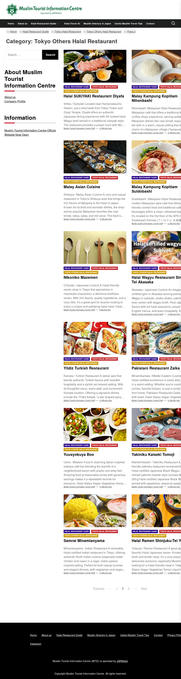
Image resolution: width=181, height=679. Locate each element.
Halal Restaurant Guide (43, 23)
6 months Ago (105, 310)
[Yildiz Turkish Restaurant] (95, 338)
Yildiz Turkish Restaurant (86, 368)
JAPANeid (122, 661)
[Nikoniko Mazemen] (95, 247)
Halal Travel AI (72, 23)
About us (22, 23)
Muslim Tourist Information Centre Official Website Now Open (30, 132)
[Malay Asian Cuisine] (95, 156)
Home (11, 23)
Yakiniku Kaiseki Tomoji (153, 454)
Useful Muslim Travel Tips (129, 23)
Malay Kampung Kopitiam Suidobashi (155, 189)
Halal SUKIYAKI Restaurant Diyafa (94, 96)
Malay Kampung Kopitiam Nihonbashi (155, 98)
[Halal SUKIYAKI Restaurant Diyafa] (95, 66)
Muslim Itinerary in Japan (97, 23)
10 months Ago (105, 128)
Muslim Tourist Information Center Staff (79, 128)
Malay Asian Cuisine (82, 186)
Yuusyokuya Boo (79, 454)
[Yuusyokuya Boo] (95, 424)
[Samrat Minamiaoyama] (95, 510)
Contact (150, 23)
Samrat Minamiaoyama (84, 540)
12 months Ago (173, 133)
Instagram (35, 643)
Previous (98, 588)
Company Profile (14, 101)
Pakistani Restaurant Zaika (156, 368)
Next (144, 588)
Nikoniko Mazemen (81, 277)
